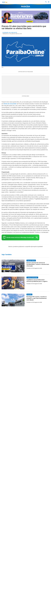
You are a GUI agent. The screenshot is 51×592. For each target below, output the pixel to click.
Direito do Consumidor (10, 104)
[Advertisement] (25, 85)
